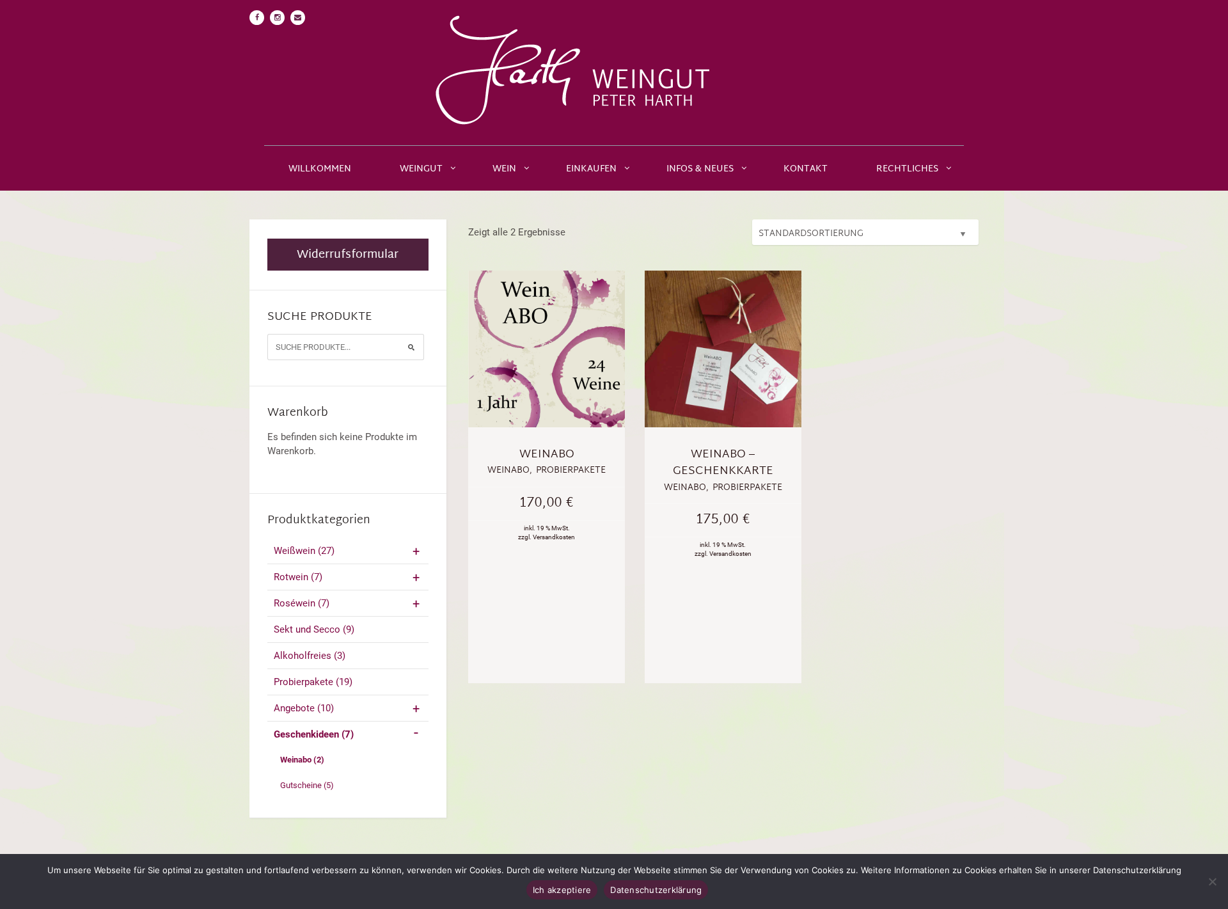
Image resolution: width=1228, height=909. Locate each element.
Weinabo (302, 759)
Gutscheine (307, 785)
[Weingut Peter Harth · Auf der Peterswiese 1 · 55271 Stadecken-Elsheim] (614, 72)
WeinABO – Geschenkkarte (723, 463)
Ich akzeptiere (562, 890)
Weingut (421, 169)
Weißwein (304, 551)
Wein (504, 169)
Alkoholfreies (309, 655)
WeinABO (546, 454)
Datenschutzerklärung (656, 890)
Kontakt (805, 169)
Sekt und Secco (314, 629)
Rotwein (298, 577)
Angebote (304, 708)
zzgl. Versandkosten (546, 537)
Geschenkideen (314, 734)
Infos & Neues (700, 169)
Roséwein (301, 603)
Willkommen (319, 169)
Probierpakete (313, 682)
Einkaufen (591, 169)
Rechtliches (907, 169)
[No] (1212, 881)
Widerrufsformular (347, 254)
